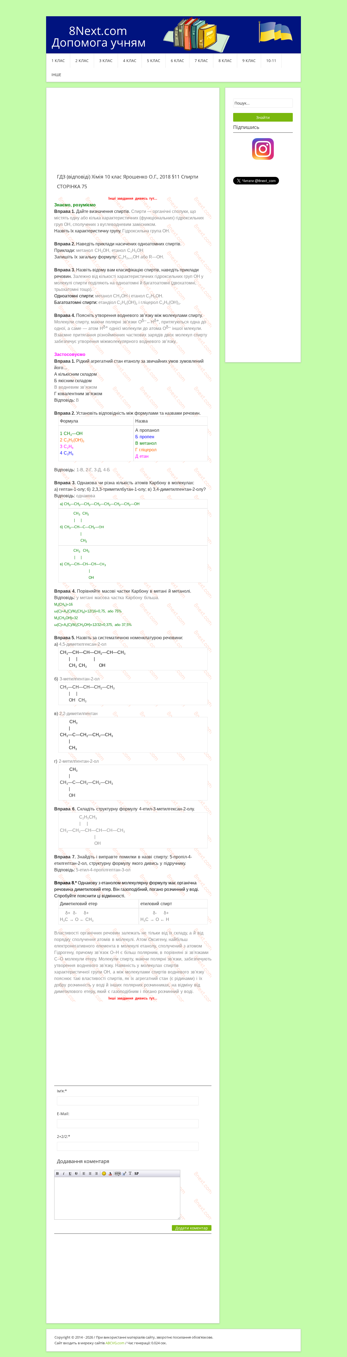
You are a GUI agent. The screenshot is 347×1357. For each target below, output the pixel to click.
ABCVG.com (114, 1342)
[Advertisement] (132, 134)
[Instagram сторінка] (263, 148)
